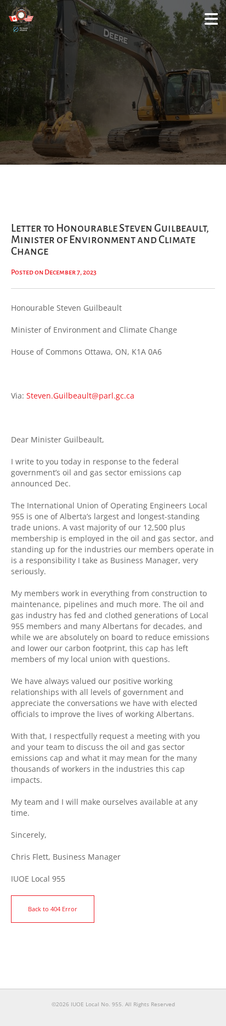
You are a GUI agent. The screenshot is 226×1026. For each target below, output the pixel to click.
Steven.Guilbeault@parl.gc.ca (80, 395)
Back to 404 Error (52, 909)
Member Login (211, 25)
